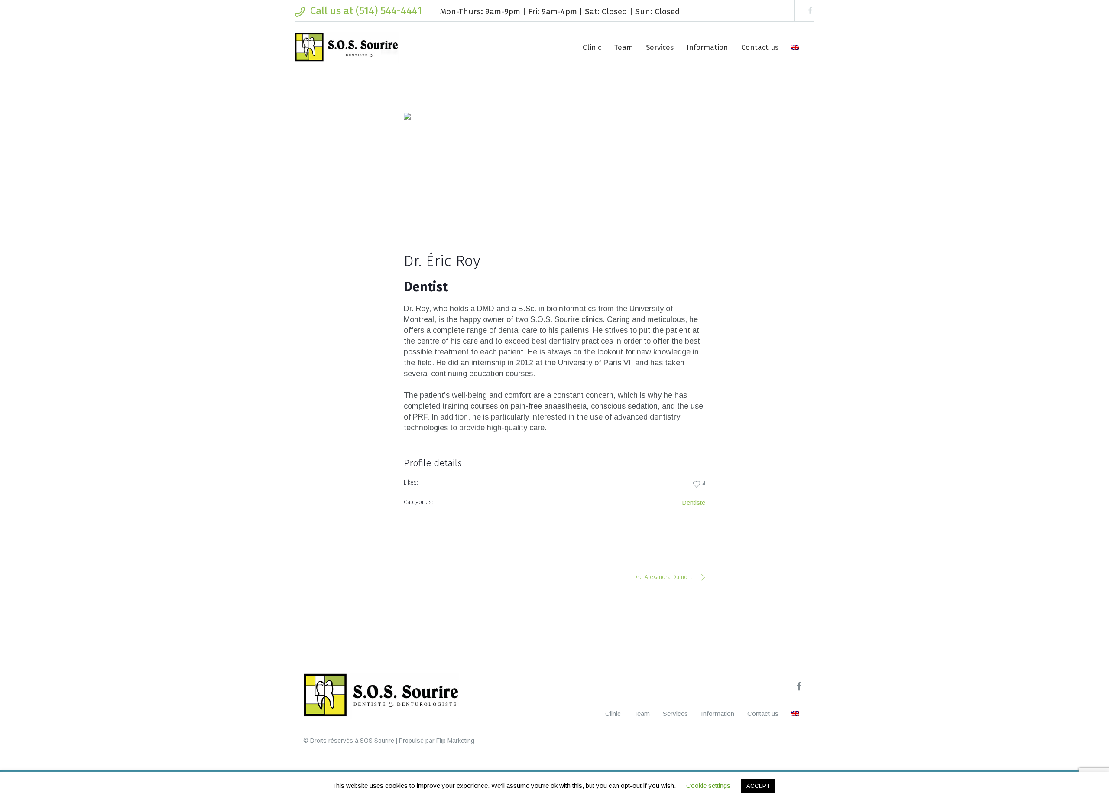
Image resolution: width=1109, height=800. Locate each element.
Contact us (762, 713)
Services (675, 713)
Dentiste (693, 502)
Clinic (613, 713)
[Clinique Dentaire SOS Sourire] (381, 696)
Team (642, 713)
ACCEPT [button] (758, 786)
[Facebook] (810, 11)
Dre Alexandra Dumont (662, 577)
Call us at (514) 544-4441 (366, 11)
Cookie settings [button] (708, 785)
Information (717, 713)
